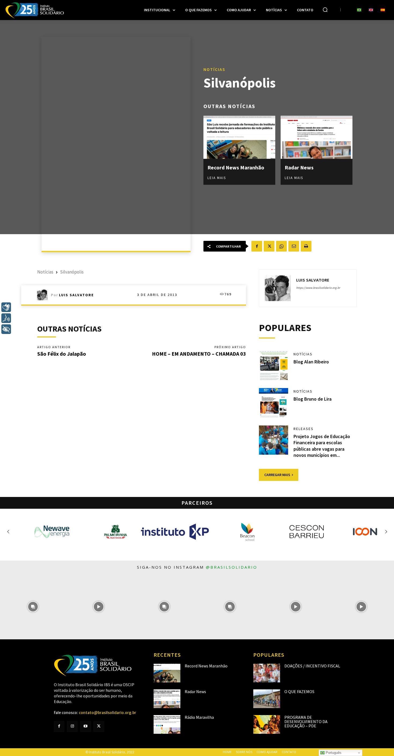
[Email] (293, 246)
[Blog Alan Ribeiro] (273, 365)
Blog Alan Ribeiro (311, 362)
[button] (325, 9)
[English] (371, 10)
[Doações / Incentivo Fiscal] (266, 673)
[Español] (383, 10)
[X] (269, 246)
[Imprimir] (306, 246)
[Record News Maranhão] (239, 137)
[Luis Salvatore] (44, 295)
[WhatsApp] (281, 246)
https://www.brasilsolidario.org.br (318, 288)
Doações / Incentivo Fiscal (312, 665)
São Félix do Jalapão (61, 353)
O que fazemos (299, 691)
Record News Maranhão (235, 167)
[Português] (359, 10)
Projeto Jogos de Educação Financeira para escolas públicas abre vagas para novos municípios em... (321, 445)
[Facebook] (256, 246)
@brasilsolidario (231, 567)
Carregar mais (277, 474)
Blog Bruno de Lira (312, 399)
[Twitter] (99, 726)
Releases (303, 429)
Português (333, 753)
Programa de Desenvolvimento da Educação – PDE (306, 721)
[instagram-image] (33, 606)
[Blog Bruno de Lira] (273, 402)
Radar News (299, 167)
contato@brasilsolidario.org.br (107, 712)
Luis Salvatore (76, 294)
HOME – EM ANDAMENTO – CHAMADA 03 (199, 353)
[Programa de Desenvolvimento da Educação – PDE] (266, 724)
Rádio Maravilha (199, 717)
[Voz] (6, 318)
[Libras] (6, 307)
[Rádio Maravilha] (167, 724)
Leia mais (216, 177)
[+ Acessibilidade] (6, 329)
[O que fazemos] (266, 698)
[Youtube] (85, 726)
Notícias (214, 69)
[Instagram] (72, 726)
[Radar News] (316, 137)
